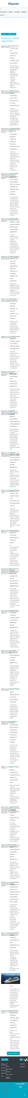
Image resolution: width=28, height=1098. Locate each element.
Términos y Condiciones (4, 1095)
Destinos (11, 12)
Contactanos (20, 1084)
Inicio (4, 34)
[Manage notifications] (24, 1095)
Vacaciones (17, 12)
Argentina (24, 12)
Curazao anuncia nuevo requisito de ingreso (14, 815)
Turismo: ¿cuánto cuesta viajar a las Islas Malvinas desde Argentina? (14, 620)
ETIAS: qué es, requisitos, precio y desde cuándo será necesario (14, 55)
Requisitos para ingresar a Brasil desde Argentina (15, 658)
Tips (2, 1076)
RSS (20, 1087)
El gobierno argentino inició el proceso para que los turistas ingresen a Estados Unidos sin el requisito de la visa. (14, 289)
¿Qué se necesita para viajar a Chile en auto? (14, 537)
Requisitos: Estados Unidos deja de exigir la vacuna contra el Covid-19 (14, 1020)
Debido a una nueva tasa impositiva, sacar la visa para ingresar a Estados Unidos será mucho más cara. (14, 327)
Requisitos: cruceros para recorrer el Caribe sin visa (14, 981)
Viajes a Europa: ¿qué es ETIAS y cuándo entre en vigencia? (15, 344)
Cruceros (8, 1071)
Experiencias (9, 1069)
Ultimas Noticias (8, 1077)
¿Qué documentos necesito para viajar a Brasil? (14, 697)
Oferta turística (3, 1064)
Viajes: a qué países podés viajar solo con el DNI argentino (15, 227)
